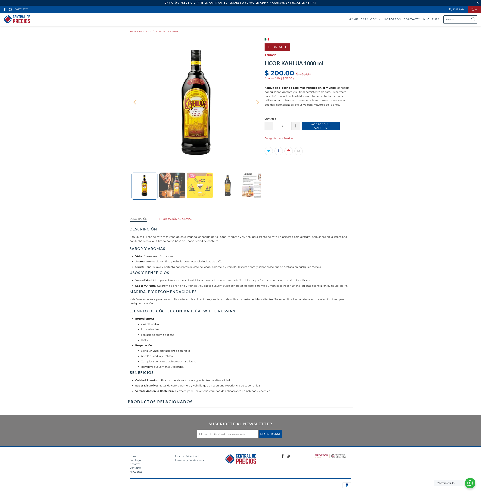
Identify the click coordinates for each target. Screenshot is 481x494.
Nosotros (392, 19)
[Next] (257, 102)
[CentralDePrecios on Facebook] (4, 9)
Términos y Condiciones (189, 459)
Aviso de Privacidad (187, 456)
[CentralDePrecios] (17, 19)
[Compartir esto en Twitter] (269, 151)
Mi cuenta (431, 19)
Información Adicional (175, 218)
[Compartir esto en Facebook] (279, 151)
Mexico (288, 138)
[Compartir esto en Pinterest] (288, 151)
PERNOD (271, 55)
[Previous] (135, 102)
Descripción (138, 218)
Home (353, 19)
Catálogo (369, 19)
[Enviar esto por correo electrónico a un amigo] (298, 151)
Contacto (412, 19)
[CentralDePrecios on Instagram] (10, 9)
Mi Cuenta (136, 471)
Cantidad (270, 118)
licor (280, 138)
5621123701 (21, 9)
